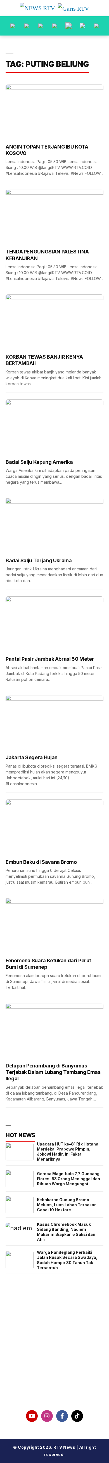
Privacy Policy (54, 1361)
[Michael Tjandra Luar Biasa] (40, 26)
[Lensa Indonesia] (12, 26)
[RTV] (96, 26)
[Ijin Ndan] (26, 26)
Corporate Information (55, 1346)
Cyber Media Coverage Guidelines (54, 1375)
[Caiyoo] (54, 26)
